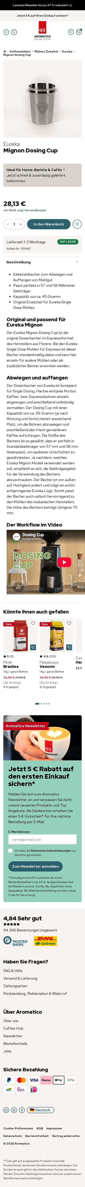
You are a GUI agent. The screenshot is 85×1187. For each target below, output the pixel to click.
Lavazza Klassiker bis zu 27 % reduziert (40, 5)
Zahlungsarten (15, 986)
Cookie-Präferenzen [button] (18, 1128)
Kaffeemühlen (20, 51)
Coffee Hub (13, 1028)
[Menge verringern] (8, 224)
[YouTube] (6, 1110)
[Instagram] (14, 1110)
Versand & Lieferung (20, 978)
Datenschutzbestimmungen (51, 850)
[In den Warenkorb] (33, 647)
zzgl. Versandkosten (31, 210)
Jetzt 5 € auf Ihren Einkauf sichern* (42, 15)
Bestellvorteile (15, 1043)
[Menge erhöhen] (21, 224)
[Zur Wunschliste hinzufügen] (33, 623)
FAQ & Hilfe (12, 970)
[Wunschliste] (71, 32)
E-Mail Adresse (19, 832)
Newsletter (12, 1036)
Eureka (67, 51)
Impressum (54, 1128)
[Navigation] (6, 32)
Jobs (7, 1051)
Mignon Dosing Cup (17, 54)
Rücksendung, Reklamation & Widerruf (35, 993)
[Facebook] (22, 1110)
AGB (40, 1128)
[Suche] (14, 32)
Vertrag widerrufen (66, 1136)
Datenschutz (12, 1136)
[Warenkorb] (79, 32)
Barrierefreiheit (37, 1136)
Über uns (10, 1020)
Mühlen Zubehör (46, 51)
